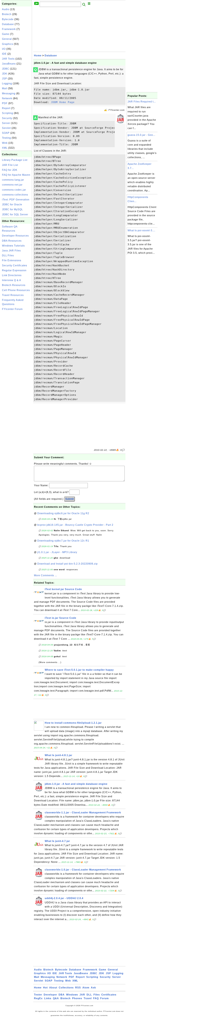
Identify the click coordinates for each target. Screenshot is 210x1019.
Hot (45, 987)
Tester (38, 994)
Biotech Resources (13, 285)
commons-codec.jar (14, 189)
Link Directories (12, 275)
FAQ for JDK (9, 170)
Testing (6, 138)
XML (4, 148)
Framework (9, 29)
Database (8, 24)
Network (7, 98)
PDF (5, 103)
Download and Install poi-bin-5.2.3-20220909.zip (67, 563)
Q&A (56, 998)
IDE (4, 54)
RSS (78, 987)
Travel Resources (13, 295)
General (7, 39)
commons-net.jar (12, 184)
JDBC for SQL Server (15, 214)
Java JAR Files (11, 250)
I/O (4, 49)
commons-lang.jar (13, 179)
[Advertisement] (16, 358)
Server (6, 123)
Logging (7, 83)
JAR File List (10, 165)
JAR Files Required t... (142, 101)
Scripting (7, 113)
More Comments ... (45, 575)
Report (6, 108)
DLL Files (8, 255)
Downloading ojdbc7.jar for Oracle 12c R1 (63, 540)
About (53, 987)
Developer (50, 994)
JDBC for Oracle (12, 204)
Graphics (7, 44)
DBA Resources (12, 240)
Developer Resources (15, 235)
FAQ (96, 998)
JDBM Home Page (63, 102)
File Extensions (11, 260)
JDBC (5, 68)
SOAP (6, 133)
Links (47, 998)
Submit (69, 499)
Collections (66, 987)
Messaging (8, 93)
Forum (104, 998)
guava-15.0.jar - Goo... (141, 135)
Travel (88, 998)
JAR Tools (8, 58)
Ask (93, 987)
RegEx (38, 998)
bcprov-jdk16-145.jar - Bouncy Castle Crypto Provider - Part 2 (75, 525)
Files (96, 994)
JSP (4, 78)
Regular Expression (14, 270)
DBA (62, 994)
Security (7, 118)
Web (5, 143)
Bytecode (8, 19)
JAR (82, 994)
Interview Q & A (11, 280)
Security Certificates (14, 265)
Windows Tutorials (13, 245)
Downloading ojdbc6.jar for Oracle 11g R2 (63, 513)
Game (5, 34)
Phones (77, 998)
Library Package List (14, 160)
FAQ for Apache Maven (16, 175)
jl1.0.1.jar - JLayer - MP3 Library (57, 552)
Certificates (108, 994)
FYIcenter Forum (12, 309)
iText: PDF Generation (15, 199)
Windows (72, 994)
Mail (4, 88)
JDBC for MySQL (12, 209)
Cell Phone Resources (16, 290)
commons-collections (15, 194)
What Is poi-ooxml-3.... (141, 230)
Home (38, 55)
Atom (85, 987)
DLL (89, 994)
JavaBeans (9, 63)
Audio (5, 9)
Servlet (6, 128)
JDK (4, 73)
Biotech (6, 14)
